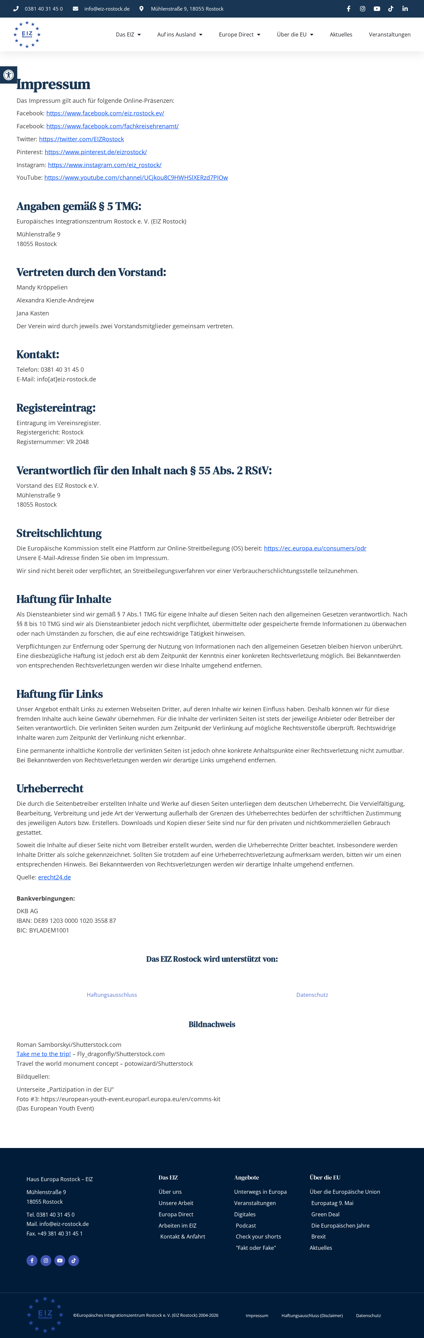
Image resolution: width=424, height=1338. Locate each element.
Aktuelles (341, 34)
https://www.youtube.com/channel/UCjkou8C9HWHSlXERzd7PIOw (136, 177)
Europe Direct (236, 34)
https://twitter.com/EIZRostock (81, 139)
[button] (8, 75)
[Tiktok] (73, 1260)
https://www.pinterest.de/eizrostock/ (96, 152)
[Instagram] (45, 1260)
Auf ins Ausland (176, 34)
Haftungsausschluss (112, 994)
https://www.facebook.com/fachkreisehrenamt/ (112, 126)
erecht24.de (54, 877)
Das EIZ (125, 34)
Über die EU (292, 34)
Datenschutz (312, 994)
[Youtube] (59, 1260)
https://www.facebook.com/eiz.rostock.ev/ (105, 113)
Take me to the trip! (44, 1054)
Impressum (257, 1315)
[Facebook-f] (31, 1260)
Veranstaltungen (390, 34)
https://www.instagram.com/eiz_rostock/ (105, 165)
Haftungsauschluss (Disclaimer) (312, 1315)
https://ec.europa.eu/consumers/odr (315, 548)
